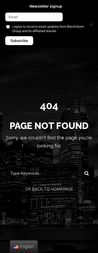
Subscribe (19, 41)
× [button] (91, 24)
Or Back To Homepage (49, 189)
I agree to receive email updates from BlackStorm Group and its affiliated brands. (48, 28)
